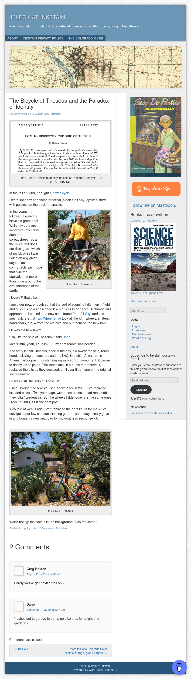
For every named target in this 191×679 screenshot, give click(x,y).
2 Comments (46, 528)
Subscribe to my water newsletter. (151, 413)
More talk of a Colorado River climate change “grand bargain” (86, 651)
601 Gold (21, 649)
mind (34, 528)
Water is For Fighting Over (146, 293)
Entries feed (139, 330)
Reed (67, 337)
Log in (136, 326)
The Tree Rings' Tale (143, 301)
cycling (27, 528)
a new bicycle (60, 192)
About (12, 38)
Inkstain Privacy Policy (43, 38)
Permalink (61, 528)
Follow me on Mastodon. (153, 205)
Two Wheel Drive (48, 318)
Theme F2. (111, 670)
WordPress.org (141, 338)
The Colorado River (85, 38)
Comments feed (142, 334)
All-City (85, 313)
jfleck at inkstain (37, 17)
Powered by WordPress (88, 670)
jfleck (24, 113)
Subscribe (141, 390)
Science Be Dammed (143, 221)
